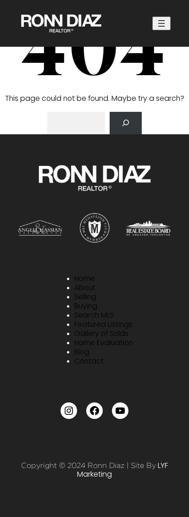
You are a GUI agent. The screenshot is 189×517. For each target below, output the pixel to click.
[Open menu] (161, 23)
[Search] (126, 123)
